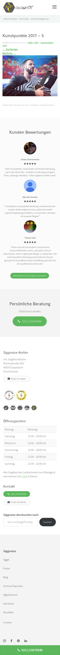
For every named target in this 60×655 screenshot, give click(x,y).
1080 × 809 (33, 42)
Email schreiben (18, 502)
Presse (6, 568)
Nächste (9, 53)
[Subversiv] (20, 407)
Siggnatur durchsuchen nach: (21, 515)
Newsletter (8, 612)
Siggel (6, 559)
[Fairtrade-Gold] (27, 407)
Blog (5, 577)
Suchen (47, 522)
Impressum (8, 603)
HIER (24, 476)
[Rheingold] (34, 407)
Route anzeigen (18, 378)
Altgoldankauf (10, 594)
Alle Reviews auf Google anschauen (29, 275)
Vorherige (10, 49)
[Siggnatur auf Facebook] (11, 641)
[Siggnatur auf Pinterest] (18, 641)
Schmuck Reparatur (13, 586)
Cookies (7, 622)
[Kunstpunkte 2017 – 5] (30, 77)
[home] (18, 4)
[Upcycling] (6, 407)
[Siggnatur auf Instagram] (4, 641)
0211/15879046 (31, 321)
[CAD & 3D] (13, 407)
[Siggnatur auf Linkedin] (25, 641)
